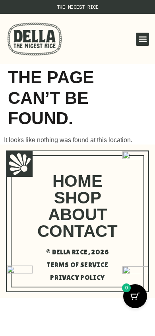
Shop (77, 197)
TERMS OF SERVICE (77, 265)
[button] (142, 39)
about (77, 214)
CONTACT (77, 231)
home (77, 181)
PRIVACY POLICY (77, 277)
